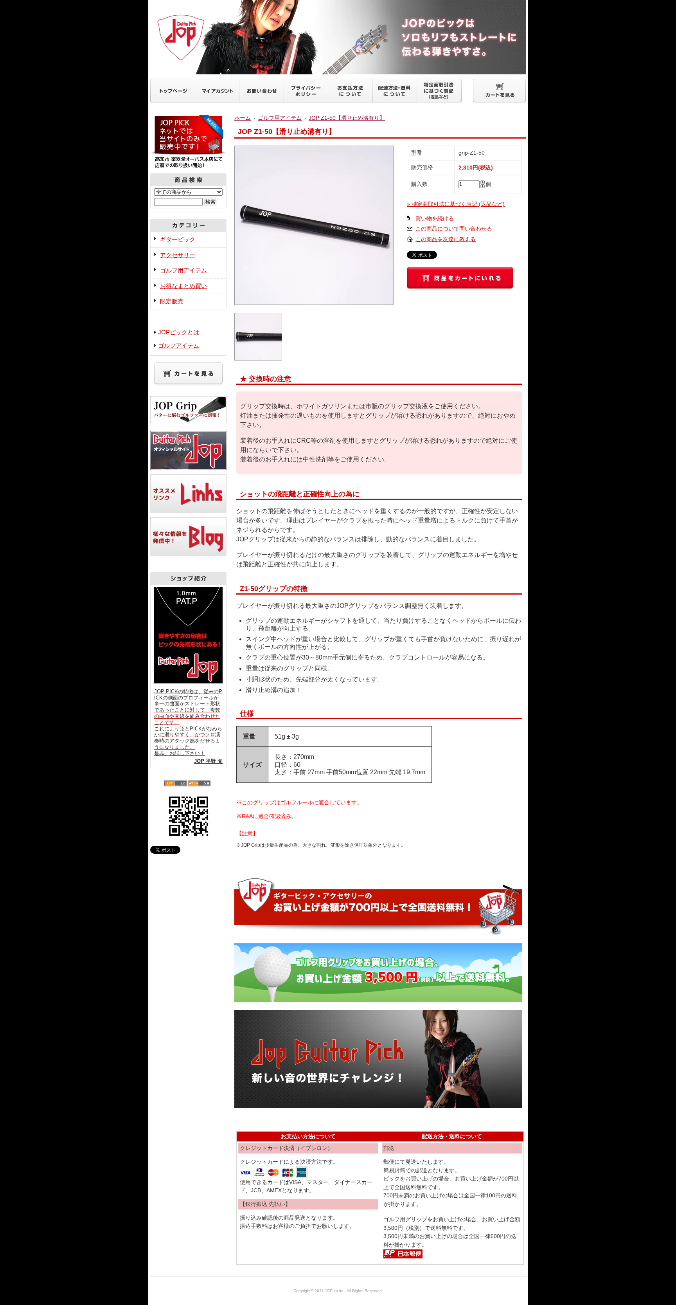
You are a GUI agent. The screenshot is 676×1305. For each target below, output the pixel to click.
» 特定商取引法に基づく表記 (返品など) (456, 204)
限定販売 (171, 301)
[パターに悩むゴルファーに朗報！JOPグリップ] (188, 419)
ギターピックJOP (338, 37)
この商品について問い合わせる (453, 229)
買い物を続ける (434, 219)
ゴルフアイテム (178, 345)
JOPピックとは (178, 332)
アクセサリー (177, 255)
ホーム (242, 118)
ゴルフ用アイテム (183, 270)
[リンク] (188, 513)
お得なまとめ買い (183, 286)
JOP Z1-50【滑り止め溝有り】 (347, 118)
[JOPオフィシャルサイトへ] (188, 470)
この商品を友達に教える (445, 239)
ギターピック (177, 239)
